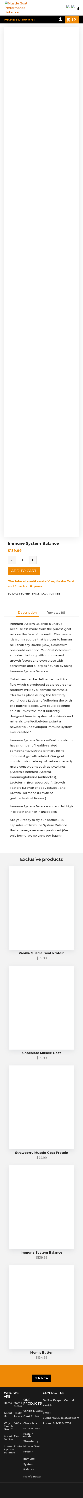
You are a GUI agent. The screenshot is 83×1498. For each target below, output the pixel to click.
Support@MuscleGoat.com (61, 1417)
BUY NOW (41, 1378)
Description (27, 613)
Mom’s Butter (18, 1404)
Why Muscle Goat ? (9, 1426)
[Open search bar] (54, 19)
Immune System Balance (9, 1449)
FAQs (17, 1423)
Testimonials (22, 1436)
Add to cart (23, 571)
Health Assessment (22, 1414)
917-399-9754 (62, 1423)
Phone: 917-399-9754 (19, 19)
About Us (8, 1414)
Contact (19, 1446)
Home (8, 1402)
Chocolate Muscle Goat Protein (31, 1428)
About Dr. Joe (8, 1438)
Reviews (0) (56, 613)
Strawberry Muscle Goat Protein (31, 1446)
